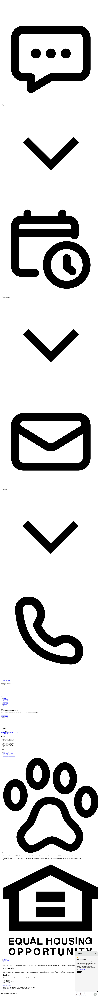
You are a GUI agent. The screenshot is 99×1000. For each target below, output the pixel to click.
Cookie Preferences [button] (7, 961)
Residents (5, 704)
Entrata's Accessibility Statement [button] (10, 963)
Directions (5, 703)
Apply (4, 705)
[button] (50, 852)
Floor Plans (5, 699)
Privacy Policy (6, 960)
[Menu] (1, 696)
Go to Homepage (4, 715)
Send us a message (7, 985)
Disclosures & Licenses (8, 753)
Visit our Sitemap (4, 716)
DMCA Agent (6, 752)
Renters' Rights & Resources (9, 756)
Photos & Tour (6, 700)
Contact (5, 706)
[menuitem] (50, 698)
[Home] (6, 8)
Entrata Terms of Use (7, 990)
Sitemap (5, 959)
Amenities (5, 702)
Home (4, 698)
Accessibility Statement (8, 754)
